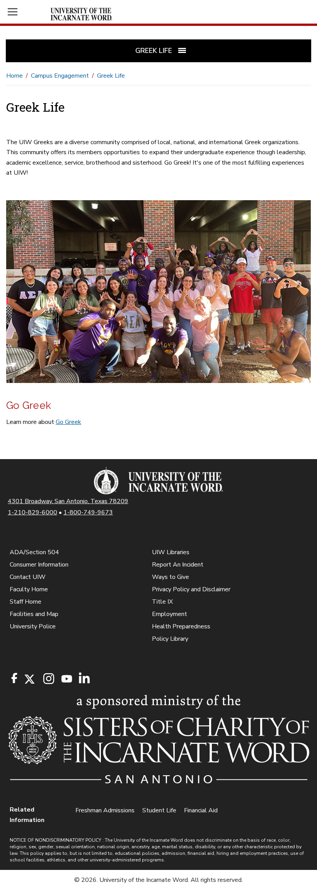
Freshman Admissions (105, 810)
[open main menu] (28, 11)
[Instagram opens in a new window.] (47, 679)
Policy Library (170, 639)
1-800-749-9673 (88, 512)
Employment (169, 614)
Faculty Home (29, 589)
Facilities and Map (34, 614)
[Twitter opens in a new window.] (29, 679)
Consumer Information (39, 564)
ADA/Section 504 (34, 552)
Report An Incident (177, 564)
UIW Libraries (170, 552)
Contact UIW (28, 577)
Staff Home (25, 601)
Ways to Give (170, 577)
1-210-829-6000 (32, 512)
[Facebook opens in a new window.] (14, 678)
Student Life (159, 810)
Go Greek (68, 422)
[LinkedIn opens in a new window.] (84, 679)
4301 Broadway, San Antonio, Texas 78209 (68, 501)
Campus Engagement (60, 75)
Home (14, 75)
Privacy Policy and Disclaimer (191, 589)
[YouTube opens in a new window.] (66, 678)
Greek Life (111, 75)
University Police (33, 626)
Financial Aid (201, 810)
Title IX (162, 601)
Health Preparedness (181, 626)
